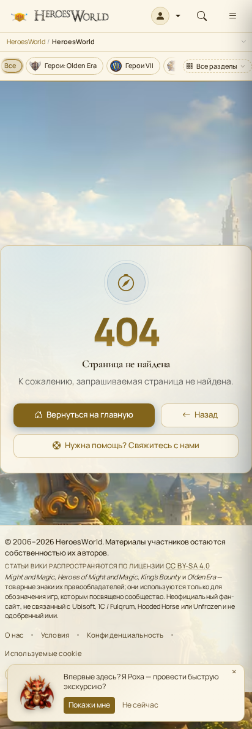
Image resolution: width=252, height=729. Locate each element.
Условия (55, 634)
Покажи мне (89, 705)
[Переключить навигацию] (232, 15)
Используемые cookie (43, 653)
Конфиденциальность (125, 634)
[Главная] (60, 16)
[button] (166, 15)
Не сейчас (140, 705)
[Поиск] (201, 15)
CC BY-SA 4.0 (188, 565)
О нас (14, 634)
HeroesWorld (26, 41)
